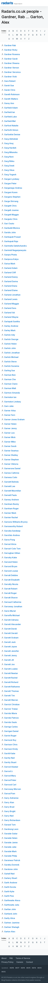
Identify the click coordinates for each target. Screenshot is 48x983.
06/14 (34, 968)
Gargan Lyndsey (11, 179)
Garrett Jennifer (11, 651)
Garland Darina (11, 281)
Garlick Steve (10, 361)
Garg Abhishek (11, 139)
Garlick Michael (11, 357)
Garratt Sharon (11, 597)
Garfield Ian (9, 112)
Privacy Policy (7, 962)
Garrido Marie (10, 713)
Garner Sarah (10, 446)
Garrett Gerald (10, 633)
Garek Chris (9, 90)
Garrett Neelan (11, 673)
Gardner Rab (10, 45)
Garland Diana (10, 286)
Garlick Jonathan (12, 352)
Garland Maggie (11, 303)
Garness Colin (10, 477)
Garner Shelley (11, 455)
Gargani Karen (10, 192)
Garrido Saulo (10, 722)
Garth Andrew (10, 882)
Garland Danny (11, 277)
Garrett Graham (11, 637)
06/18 (12, 968)
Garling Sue (9, 370)
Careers (19, 962)
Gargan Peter (10, 183)
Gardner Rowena (12, 54)
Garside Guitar (10, 833)
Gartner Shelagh (11, 927)
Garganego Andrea (13, 188)
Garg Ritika (9, 161)
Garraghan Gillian (12, 553)
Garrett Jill (9, 660)
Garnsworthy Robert (13, 526)
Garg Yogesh (10, 174)
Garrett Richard (11, 682)
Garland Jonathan (12, 295)
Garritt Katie (9, 753)
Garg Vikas (9, 170)
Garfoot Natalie (11, 125)
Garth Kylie (9, 891)
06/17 (17, 968)
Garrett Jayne (10, 646)
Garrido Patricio (11, 718)
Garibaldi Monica (12, 228)
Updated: (4, 968)
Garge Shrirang (11, 201)
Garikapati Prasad (12, 237)
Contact (29, 962)
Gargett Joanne (11, 210)
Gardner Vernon (11, 67)
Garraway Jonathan (13, 606)
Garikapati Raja (11, 241)
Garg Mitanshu (10, 152)
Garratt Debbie (11, 575)
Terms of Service (23, 958)
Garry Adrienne (11, 798)
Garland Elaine (11, 290)
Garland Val (9, 312)
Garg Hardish (10, 148)
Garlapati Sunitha (12, 321)
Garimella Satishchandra (15, 246)
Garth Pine (9, 896)
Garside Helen (10, 838)
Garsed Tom (10, 824)
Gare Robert (10, 81)
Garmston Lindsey (12, 401)
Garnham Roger (11, 508)
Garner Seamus (11, 450)
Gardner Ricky (10, 50)
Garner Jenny (10, 428)
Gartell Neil (9, 873)
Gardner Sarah (11, 59)
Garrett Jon (9, 664)
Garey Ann (9, 103)
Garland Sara (10, 308)
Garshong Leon (11, 829)
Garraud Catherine (12, 602)
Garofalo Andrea (12, 535)
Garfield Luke (10, 116)
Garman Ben (10, 375)
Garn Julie (9, 406)
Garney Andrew (11, 499)
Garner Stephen (11, 459)
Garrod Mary (10, 775)
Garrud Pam (9, 793)
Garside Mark (10, 851)
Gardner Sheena (11, 63)
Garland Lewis (10, 299)
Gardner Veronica (12, 72)
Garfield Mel (10, 121)
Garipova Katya (11, 259)
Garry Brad (9, 807)
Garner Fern (9, 415)
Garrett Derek (10, 629)
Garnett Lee (9, 486)
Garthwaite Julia (11, 905)
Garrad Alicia (10, 544)
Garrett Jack (10, 642)
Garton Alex (9, 931)
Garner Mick (10, 437)
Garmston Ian (10, 397)
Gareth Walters (11, 99)
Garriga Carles (11, 726)
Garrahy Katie (10, 557)
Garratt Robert (10, 588)
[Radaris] (7, 3)
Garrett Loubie (11, 669)
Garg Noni (9, 156)
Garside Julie (10, 847)
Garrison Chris (10, 744)
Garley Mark (10, 330)
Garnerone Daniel (12, 468)
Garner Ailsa (10, 410)
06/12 (3, 972)
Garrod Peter (10, 780)
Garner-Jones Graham (14, 419)
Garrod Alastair (11, 767)
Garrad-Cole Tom (12, 548)
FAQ (11, 958)
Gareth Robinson (12, 94)
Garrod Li (8, 771)
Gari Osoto (9, 223)
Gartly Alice (9, 918)
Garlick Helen (10, 344)
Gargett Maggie (11, 214)
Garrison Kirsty (11, 749)
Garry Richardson (12, 820)
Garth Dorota (10, 887)
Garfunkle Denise (12, 134)
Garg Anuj (8, 143)
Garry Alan (9, 802)
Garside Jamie (11, 842)
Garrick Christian (12, 704)
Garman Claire (10, 384)
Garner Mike (10, 441)
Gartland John (10, 913)
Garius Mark (9, 263)
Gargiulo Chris (10, 219)
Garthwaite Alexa (12, 900)
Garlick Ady (9, 335)
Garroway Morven (12, 789)
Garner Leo (9, 433)
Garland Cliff (10, 272)
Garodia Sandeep (12, 531)
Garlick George (11, 339)
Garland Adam (10, 268)
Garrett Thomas (11, 691)
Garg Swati (9, 165)
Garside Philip (10, 856)
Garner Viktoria (11, 464)
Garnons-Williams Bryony (16, 522)
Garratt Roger (10, 593)
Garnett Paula (10, 495)
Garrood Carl (10, 784)
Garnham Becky (11, 504)
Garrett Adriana (11, 620)
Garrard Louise (11, 571)
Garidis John (10, 232)
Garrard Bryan (10, 566)
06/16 (23, 968)
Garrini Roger (10, 735)
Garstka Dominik (11, 865)
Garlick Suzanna (11, 366)
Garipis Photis (10, 254)
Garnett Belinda (11, 482)
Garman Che (10, 379)
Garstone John (11, 869)
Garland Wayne (11, 317)
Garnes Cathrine (11, 473)
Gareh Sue (9, 85)
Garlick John (10, 348)
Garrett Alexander (12, 624)
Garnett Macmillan (12, 490)
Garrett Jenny (10, 655)
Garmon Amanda (12, 392)
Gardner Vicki (10, 76)
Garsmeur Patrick (12, 860)
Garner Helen (10, 424)
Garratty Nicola (11, 584)
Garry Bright (9, 811)
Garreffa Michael (12, 615)
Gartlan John (10, 909)
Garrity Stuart (10, 762)
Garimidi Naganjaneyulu (15, 250)
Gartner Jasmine (11, 922)
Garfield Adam (11, 108)
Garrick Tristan (11, 709)
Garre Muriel (10, 611)
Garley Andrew (11, 326)
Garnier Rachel (11, 517)
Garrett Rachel (10, 677)
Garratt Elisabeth (12, 580)
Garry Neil (9, 816)
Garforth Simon (11, 130)
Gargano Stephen (12, 197)
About (4, 958)
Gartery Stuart (10, 878)
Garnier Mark (10, 513)
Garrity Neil (9, 758)
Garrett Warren (11, 700)
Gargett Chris (10, 205)
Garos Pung (9, 539)
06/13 (39, 968)
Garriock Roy (10, 740)
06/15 (28, 968)
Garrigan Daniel (11, 731)
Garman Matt (10, 388)
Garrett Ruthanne (12, 686)
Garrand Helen (11, 562)
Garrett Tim (9, 695)
